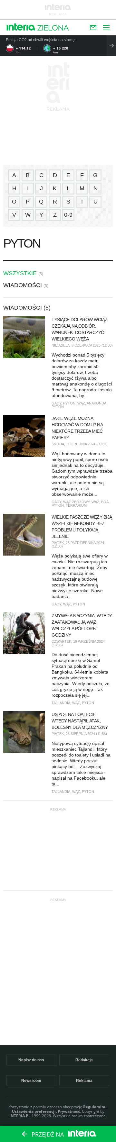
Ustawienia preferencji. (34, 1111)
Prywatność (69, 1111)
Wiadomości (22, 285)
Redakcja (84, 1060)
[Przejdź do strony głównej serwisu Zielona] (53, 28)
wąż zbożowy (76, 502)
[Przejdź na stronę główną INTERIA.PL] (20, 27)
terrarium (76, 505)
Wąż (81, 403)
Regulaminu (95, 1107)
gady (56, 403)
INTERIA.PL (20, 1116)
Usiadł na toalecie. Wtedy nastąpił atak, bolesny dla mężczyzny (80, 721)
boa (105, 502)
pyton (69, 403)
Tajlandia (61, 703)
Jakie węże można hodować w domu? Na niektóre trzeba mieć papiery (77, 428)
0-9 (68, 215)
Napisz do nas (31, 1060)
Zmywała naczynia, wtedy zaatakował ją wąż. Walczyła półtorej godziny (82, 625)
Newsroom (31, 1080)
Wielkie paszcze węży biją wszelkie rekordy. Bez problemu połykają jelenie (82, 526)
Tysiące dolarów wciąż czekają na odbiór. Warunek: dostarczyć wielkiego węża (80, 329)
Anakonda (96, 403)
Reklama (84, 1080)
